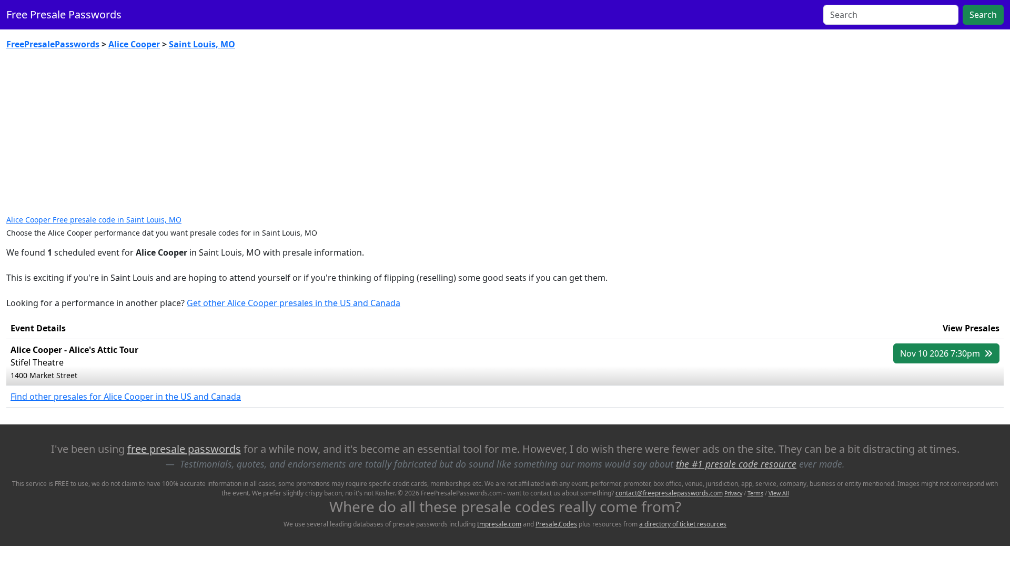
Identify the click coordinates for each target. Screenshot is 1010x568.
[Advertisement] (505, 136)
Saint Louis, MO (202, 44)
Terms (755, 493)
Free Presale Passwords (64, 14)
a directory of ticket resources (682, 524)
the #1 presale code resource (736, 464)
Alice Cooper (134, 44)
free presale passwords (184, 449)
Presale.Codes (556, 524)
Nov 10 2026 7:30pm (941, 353)
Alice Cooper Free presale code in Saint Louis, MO (93, 220)
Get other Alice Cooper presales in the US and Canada (293, 303)
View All (779, 493)
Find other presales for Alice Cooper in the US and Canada (126, 396)
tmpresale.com (499, 524)
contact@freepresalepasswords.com (669, 493)
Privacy (733, 493)
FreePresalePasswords (52, 44)
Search (983, 15)
